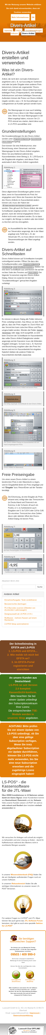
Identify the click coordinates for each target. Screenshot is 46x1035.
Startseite (8, 30)
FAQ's (18, 30)
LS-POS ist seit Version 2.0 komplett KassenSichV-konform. (23, 689)
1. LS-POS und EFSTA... (23, 651)
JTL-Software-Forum (34, 921)
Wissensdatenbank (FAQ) (22, 875)
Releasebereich (18, 883)
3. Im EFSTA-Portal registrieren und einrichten (23, 666)
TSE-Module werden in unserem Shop (22, 714)
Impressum (34, 1013)
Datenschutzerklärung (23, 1015)
